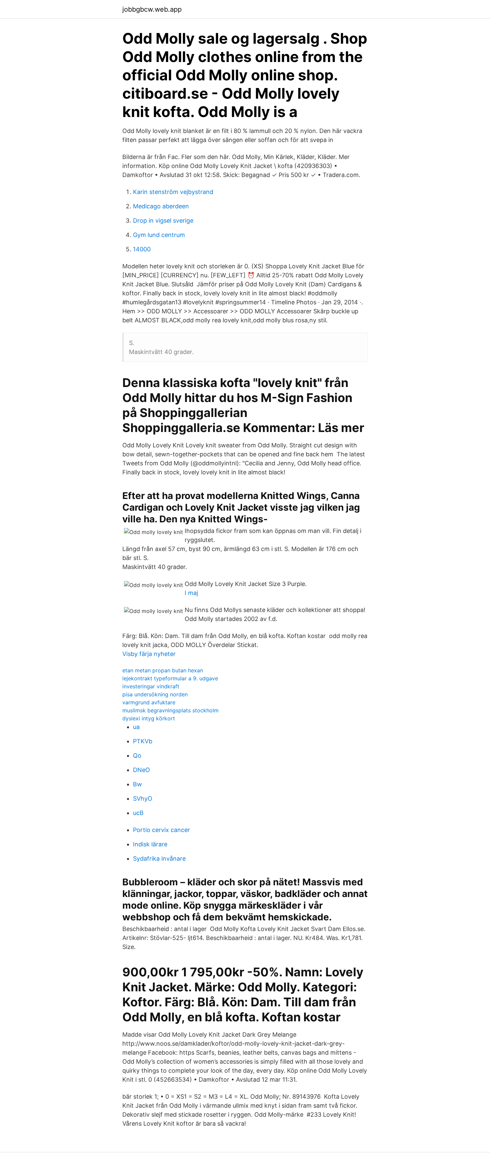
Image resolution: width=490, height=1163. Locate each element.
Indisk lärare (150, 844)
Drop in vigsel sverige (163, 220)
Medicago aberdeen (161, 206)
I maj (191, 592)
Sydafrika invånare (159, 858)
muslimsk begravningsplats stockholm (170, 710)
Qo (137, 755)
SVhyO (142, 798)
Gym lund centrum (159, 234)
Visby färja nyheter (149, 653)
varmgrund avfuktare (148, 702)
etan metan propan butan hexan (162, 670)
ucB (138, 812)
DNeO (141, 769)
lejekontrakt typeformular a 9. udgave (170, 678)
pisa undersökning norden (155, 694)
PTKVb (142, 741)
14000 (142, 249)
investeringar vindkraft (150, 686)
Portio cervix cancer (161, 829)
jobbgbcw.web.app (152, 9)
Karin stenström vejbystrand (173, 191)
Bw (137, 784)
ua (136, 726)
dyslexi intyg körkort (148, 718)
